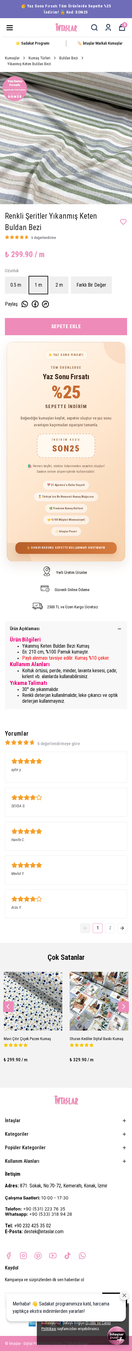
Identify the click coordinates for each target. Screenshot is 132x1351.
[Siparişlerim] (108, 27)
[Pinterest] (38, 1255)
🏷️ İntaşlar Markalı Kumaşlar (99, 43)
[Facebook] (8, 1255)
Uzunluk (12, 270)
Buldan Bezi (68, 58)
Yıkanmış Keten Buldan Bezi (29, 64)
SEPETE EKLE (66, 326)
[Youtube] (52, 1255)
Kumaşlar (12, 58)
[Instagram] (23, 1255)
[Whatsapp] (82, 1255)
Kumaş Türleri (39, 58)
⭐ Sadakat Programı (32, 43)
